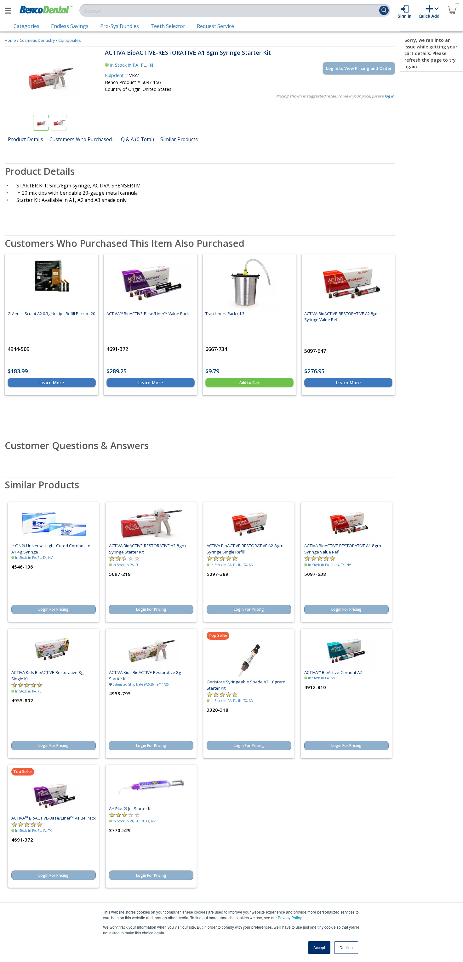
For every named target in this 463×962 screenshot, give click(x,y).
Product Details (25, 139)
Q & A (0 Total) (137, 139)
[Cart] (451, 6)
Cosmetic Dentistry (37, 40)
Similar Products (179, 139)
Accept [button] (319, 947)
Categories (26, 26)
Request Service (215, 26)
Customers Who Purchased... (82, 139)
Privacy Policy (289, 917)
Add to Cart (249, 382)
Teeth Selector (168, 26)
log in (389, 96)
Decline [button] (346, 947)
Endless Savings (70, 26)
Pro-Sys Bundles (119, 26)
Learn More (51, 383)
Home (10, 40)
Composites (69, 40)
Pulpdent (114, 75)
